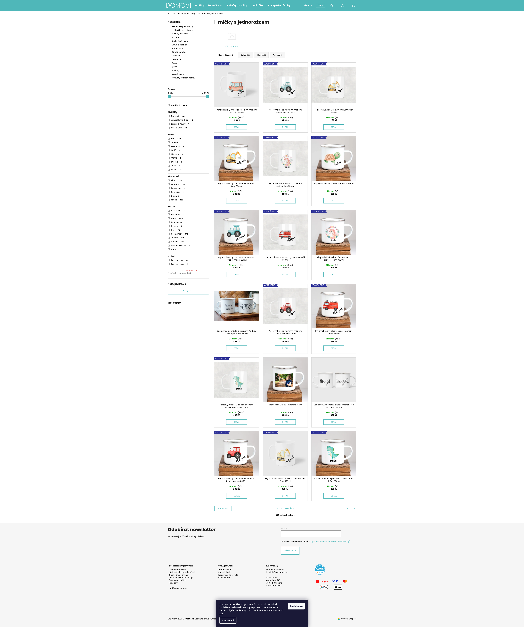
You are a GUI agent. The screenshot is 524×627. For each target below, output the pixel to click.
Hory (175, 230)
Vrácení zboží (224, 572)
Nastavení (228, 620)
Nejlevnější (245, 55)
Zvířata (177, 237)
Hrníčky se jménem (184, 30)
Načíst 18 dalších (285, 508)
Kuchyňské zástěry (181, 41)
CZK (320, 5)
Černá (176, 158)
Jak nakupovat (225, 569)
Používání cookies (177, 580)
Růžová (176, 161)
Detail (237, 127)
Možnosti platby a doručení (182, 572)
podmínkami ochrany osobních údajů (331, 541)
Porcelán (177, 192)
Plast (176, 180)
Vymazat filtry (187, 270)
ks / (188, 290)
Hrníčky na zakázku (178, 588)
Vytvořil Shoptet (348, 619)
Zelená (176, 142)
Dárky (174, 63)
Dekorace (176, 59)
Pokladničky (177, 48)
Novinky (175, 70)
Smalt (177, 199)
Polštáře (175, 37)
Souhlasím (296, 606)
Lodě (175, 249)
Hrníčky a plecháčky (182, 26)
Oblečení (176, 55)
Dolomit (176, 196)
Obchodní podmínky (179, 575)
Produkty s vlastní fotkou (183, 77)
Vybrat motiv (178, 74)
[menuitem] (208, 5)
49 (353, 508)
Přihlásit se (290, 550)
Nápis (177, 218)
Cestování (178, 210)
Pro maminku (179, 264)
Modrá (176, 169)
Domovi (178, 116)
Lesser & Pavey (180, 124)
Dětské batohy (179, 52)
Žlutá (175, 165)
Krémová (177, 146)
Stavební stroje (180, 245)
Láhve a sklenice (179, 44)
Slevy (174, 66)
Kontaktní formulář (275, 569)
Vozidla (177, 241)
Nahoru (224, 508)
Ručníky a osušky (180, 33)
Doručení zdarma (177, 569)
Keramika (178, 184)
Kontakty (173, 583)
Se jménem (179, 234)
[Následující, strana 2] (347, 508)
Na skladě (179, 105)
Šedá (175, 150)
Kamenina (178, 188)
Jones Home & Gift (182, 120)
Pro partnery (179, 260)
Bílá (176, 138)
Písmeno (177, 214)
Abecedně (277, 55)
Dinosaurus (178, 222)
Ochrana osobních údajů (181, 577)
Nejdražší (261, 55)
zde (221, 613)
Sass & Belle (179, 127)
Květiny (176, 226)
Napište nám (224, 577)
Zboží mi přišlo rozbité (228, 575)
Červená (177, 154)
